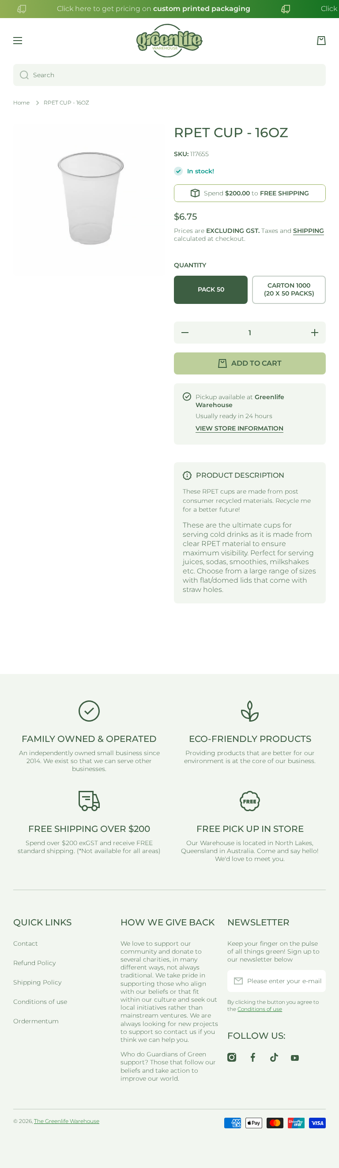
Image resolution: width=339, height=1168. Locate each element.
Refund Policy (34, 963)
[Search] (21, 75)
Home (21, 102)
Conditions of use (40, 1002)
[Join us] (315, 981)
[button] (321, 40)
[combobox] (169, 75)
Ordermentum (36, 1021)
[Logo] (169, 41)
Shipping (308, 231)
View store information (239, 428)
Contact (25, 943)
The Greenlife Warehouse (66, 1121)
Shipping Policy (37, 982)
